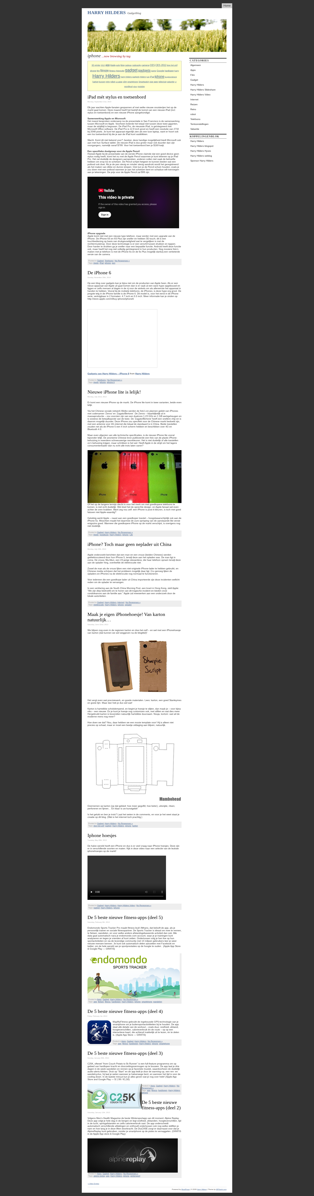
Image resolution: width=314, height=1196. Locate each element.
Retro (193, 109)
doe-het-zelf (172, 65)
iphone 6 (111, 382)
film (98, 71)
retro (108, 82)
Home (227, 5)
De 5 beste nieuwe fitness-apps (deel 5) (125, 917)
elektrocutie (99, 605)
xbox (135, 87)
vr (176, 82)
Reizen (194, 104)
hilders (143, 77)
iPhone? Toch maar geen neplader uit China (129, 544)
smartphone (132, 82)
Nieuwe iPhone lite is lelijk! (114, 392)
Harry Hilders (106, 12)
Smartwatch (144, 82)
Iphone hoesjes (101, 835)
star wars (153, 82)
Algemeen (195, 65)
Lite (131, 535)
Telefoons (109, 261)
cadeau (128, 65)
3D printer (96, 65)
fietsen (101, 1002)
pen (113, 263)
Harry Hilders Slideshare (203, 89)
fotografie (120, 71)
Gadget (100, 261)
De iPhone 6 (99, 272)
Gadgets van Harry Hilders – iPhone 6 (108, 373)
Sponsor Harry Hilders (201, 160)
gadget (131, 70)
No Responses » (122, 261)
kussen (102, 82)
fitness (112, 71)
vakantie (170, 82)
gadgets (144, 70)
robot (112, 82)
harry (176, 71)
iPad (152, 77)
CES (152, 65)
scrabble (119, 82)
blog (122, 65)
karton (95, 82)
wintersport (135, 1176)
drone (93, 70)
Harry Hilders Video (126, 905)
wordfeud (128, 86)
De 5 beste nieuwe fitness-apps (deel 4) (125, 1011)
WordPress (185, 1189)
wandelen (157, 1002)
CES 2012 (160, 65)
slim (125, 82)
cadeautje (136, 65)
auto (118, 65)
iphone (159, 76)
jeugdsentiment (171, 77)
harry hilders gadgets (130, 77)
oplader (128, 605)
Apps (99, 999)
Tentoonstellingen (199, 124)
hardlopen (169, 71)
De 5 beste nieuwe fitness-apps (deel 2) (161, 1105)
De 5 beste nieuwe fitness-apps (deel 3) (125, 1053)
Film (192, 75)
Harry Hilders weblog (201, 155)
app (107, 65)
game (153, 71)
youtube (141, 86)
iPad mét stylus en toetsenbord (116, 96)
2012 (103, 65)
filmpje (104, 70)
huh (148, 77)
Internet (120, 602)
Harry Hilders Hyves (200, 151)
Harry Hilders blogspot (201, 146)
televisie (162, 82)
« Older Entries (93, 1184)
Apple (113, 65)
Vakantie (194, 129)
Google (160, 70)
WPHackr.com (221, 1189)
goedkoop (104, 535)
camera (145, 65)
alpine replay (99, 1176)
